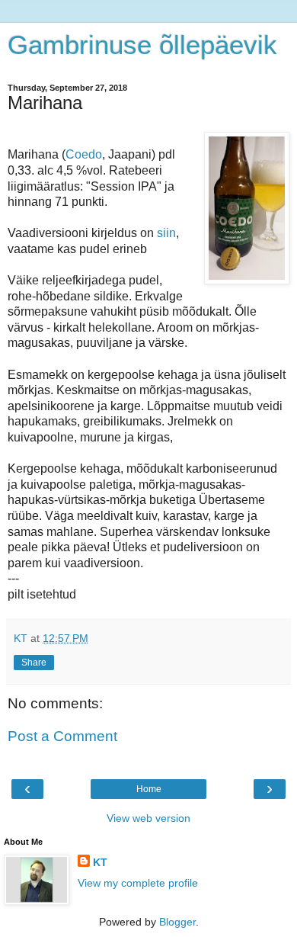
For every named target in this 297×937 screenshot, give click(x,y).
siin (166, 232)
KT (100, 862)
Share (33, 662)
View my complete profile (138, 883)
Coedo (83, 154)
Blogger (177, 922)
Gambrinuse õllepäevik (142, 44)
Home (148, 789)
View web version (148, 818)
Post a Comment (62, 736)
